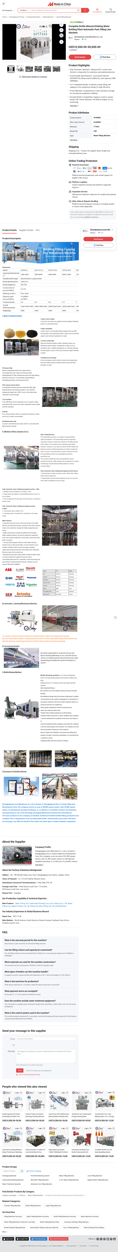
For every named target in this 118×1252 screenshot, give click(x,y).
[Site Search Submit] (85, 10)
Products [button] (23, 10)
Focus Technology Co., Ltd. (42, 1246)
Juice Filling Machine (94, 1176)
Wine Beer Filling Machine (40, 1180)
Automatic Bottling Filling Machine (76, 1222)
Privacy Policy (94, 1246)
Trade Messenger (38, 1239)
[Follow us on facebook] (98, 1239)
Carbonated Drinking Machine (13, 1180)
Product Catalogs (34, 1171)
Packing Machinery (33, 17)
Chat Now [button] (106, 57)
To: (14, 1045)
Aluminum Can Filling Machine (41, 1184)
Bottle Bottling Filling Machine (14, 1227)
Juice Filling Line (56, 903)
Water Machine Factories (90, 1216)
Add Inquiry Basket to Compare (34, 76)
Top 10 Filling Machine (71, 1227)
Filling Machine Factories (13, 1216)
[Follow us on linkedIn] (114, 1239)
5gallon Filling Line (18, 906)
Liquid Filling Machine (63, 17)
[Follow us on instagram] (104, 1239)
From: (13, 1039)
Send (20, 1070)
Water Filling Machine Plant (49, 1222)
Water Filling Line (22, 903)
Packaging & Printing (16, 17)
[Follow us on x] (101, 1239)
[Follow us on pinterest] (111, 1239)
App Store (8, 1239)
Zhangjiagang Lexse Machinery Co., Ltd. (88, 37)
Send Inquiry (80, 57)
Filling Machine (48, 17)
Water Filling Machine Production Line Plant (19, 1222)
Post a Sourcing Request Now (28, 1074)
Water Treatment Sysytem (11, 1184)
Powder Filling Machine (12, 1205)
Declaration (83, 1246)
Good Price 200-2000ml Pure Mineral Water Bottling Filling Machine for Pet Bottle (59, 1116)
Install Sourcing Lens (59, 1239)
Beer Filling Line (45, 906)
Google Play (22, 1239)
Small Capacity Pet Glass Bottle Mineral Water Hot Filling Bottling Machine (11, 1116)
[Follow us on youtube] (108, 1239)
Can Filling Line (32, 906)
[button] (3, 3)
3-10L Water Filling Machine (69, 1180)
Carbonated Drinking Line (39, 903)
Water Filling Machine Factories (38, 1216)
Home (4, 17)
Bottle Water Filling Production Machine (44, 1227)
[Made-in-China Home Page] (59, 4)
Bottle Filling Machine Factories (65, 1216)
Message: (11, 1051)
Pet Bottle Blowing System (40, 1176)
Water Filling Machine (66, 1176)
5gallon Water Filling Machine (97, 1180)
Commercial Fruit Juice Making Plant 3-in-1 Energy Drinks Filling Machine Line (104, 1116)
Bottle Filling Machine (33, 1205)
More (4, 1232)
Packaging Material (9, 1176)
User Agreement (72, 1246)
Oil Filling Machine (59, 906)
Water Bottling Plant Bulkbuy (94, 1227)
